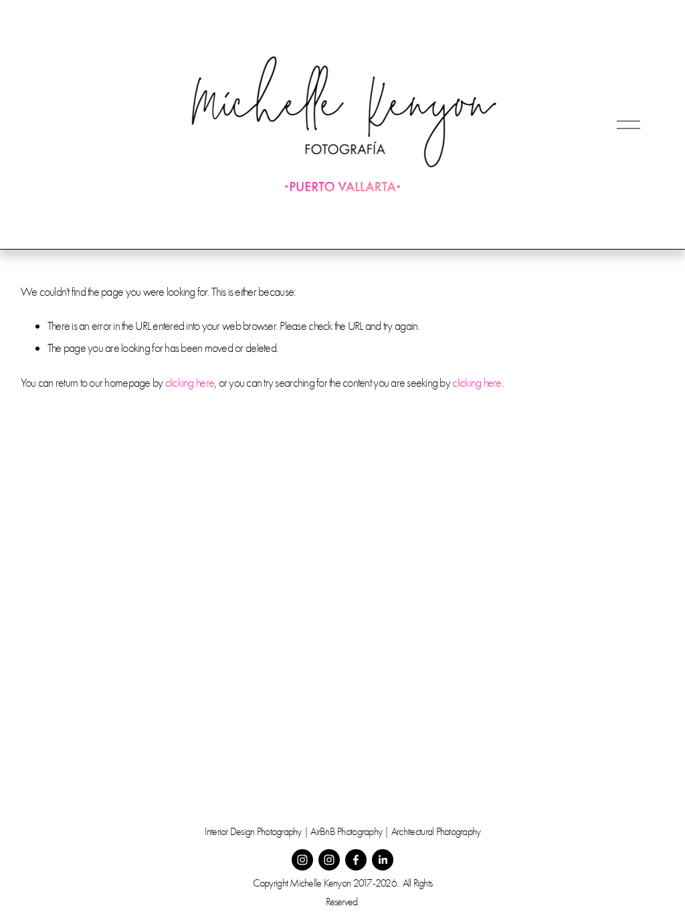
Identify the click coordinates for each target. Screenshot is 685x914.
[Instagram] (302, 860)
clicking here (189, 382)
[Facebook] (356, 860)
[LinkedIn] (382, 860)
